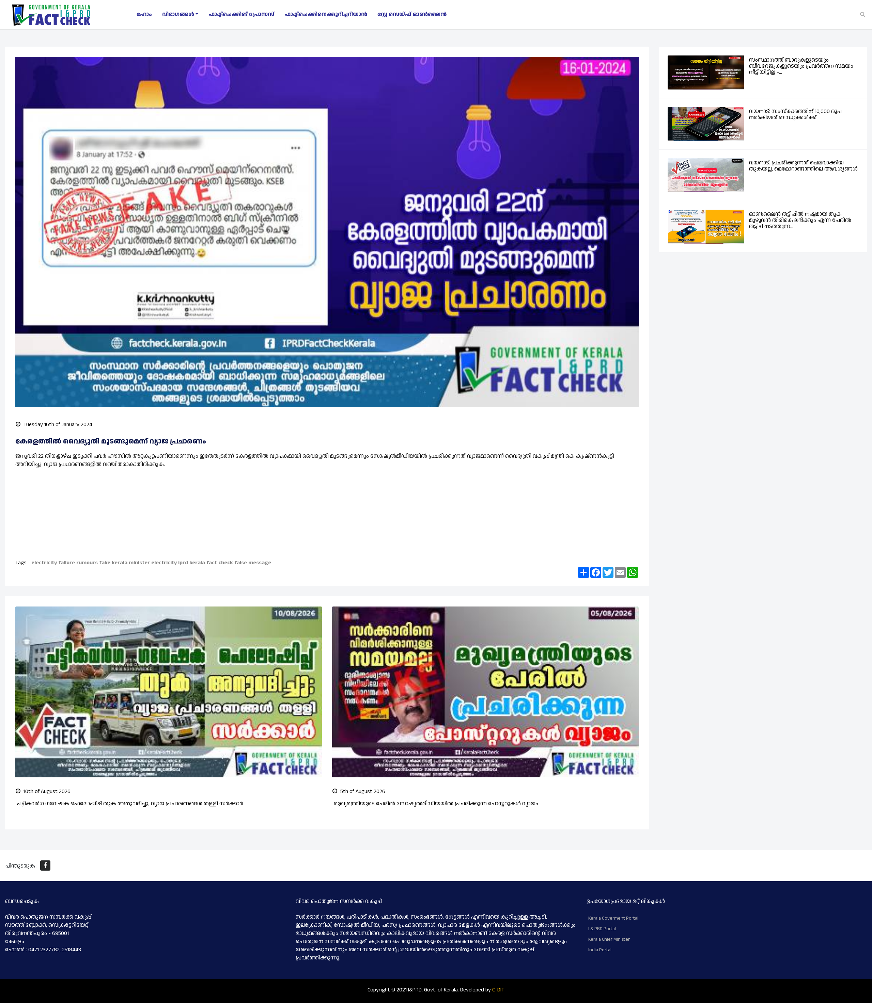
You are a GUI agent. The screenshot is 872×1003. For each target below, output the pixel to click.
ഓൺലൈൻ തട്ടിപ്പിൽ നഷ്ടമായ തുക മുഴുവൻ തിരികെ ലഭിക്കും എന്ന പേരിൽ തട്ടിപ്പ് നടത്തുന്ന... (800, 220)
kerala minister (131, 563)
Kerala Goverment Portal (613, 918)
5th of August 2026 (362, 791)
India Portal (599, 950)
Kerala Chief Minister (609, 939)
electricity (164, 563)
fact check (219, 563)
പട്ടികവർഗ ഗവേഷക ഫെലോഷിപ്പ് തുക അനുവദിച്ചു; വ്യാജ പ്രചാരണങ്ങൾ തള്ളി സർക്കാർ (130, 804)
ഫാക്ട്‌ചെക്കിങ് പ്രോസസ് (241, 14)
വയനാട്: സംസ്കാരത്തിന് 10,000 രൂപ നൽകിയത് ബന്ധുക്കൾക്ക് (795, 115)
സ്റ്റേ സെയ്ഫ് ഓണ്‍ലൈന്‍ (412, 14)
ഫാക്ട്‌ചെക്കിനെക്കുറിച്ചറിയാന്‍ (325, 14)
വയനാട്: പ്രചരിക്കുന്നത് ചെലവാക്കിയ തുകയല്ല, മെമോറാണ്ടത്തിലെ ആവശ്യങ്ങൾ (803, 166)
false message (252, 563)
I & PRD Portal (602, 928)
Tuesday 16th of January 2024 (57, 424)
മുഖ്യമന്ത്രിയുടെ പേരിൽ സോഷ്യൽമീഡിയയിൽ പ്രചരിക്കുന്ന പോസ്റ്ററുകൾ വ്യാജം (436, 804)
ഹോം (144, 14)
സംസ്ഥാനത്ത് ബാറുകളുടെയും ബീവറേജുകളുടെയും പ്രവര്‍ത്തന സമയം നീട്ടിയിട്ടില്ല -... (801, 66)
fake (104, 563)
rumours (87, 563)
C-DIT (498, 990)
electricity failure (53, 563)
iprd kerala (191, 563)
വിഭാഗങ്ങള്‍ (178, 14)
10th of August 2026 (46, 791)
